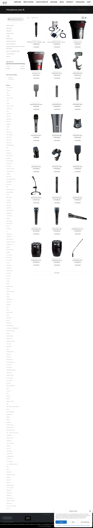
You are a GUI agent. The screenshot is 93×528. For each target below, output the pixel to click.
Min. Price (8, 68)
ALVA (7, 111)
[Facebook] (88, 5)
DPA (7, 187)
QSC (7, 393)
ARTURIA (8, 121)
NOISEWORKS (9, 336)
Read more (36, 47)
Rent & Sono (28, 2)
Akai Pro (8, 103)
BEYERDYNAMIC (10, 145)
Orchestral (8, 344)
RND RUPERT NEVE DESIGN (12, 406)
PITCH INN (8, 357)
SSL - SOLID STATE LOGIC (12, 433)
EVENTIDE (8, 202)
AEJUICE (8, 95)
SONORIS (8, 422)
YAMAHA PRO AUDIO (11, 506)
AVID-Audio (9, 132)
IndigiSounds (9, 234)
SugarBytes (8, 440)
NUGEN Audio (9, 338)
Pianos (7, 349)
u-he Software (9, 461)
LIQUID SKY (9, 265)
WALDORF (8, 490)
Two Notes (8, 459)
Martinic (8, 283)
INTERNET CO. (9, 244)
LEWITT (8, 263)
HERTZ (8, 226)
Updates (8, 477)
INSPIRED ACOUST (10, 242)
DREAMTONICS (9, 192)
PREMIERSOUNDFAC (11, 370)
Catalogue (80, 2)
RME (7, 404)
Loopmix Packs (9, 270)
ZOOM (7, 508)
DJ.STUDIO (8, 184)
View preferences (85, 522)
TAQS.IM (8, 446)
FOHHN (8, 218)
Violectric (8, 482)
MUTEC (8, 320)
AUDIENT (8, 124)
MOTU (7, 315)
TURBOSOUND (9, 456)
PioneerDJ (8, 354)
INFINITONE (8, 236)
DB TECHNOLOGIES (10, 179)
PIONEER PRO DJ (10, 351)
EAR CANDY (9, 197)
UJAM (7, 469)
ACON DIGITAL (9, 87)
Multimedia (8, 317)
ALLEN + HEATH (10, 106)
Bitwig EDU (8, 153)
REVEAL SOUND (10, 401)
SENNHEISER (9, 414)
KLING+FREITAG (10, 249)
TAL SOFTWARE (10, 443)
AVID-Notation (9, 134)
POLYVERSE (9, 367)
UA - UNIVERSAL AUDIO (11, 464)
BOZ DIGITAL (9, 163)
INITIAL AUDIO (9, 239)
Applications (9, 119)
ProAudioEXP (9, 380)
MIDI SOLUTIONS (10, 291)
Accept (61, 522)
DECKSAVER (9, 182)
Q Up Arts (8, 391)
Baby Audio (8, 142)
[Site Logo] (4, 3)
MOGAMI (8, 304)
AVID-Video (9, 140)
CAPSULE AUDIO (10, 168)
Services (17, 2)
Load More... (57, 272)
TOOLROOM (9, 451)
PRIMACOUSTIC (10, 375)
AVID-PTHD (9, 137)
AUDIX (7, 127)
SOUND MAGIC (9, 425)
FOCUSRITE (9, 216)
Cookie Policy (59, 525)
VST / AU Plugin (10, 487)
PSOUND (8, 383)
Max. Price (22, 68)
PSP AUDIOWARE (10, 385)
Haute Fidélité (42, 2)
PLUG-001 (8, 365)
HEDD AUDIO (9, 223)
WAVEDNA (8, 495)
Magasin (53, 2)
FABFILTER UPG (9, 210)
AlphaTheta (9, 108)
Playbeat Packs (9, 359)
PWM (7, 388)
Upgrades (8, 480)
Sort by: (28, 17)
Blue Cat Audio (9, 155)
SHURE (8, 419)
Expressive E (9, 205)
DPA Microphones (10, 189)
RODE (7, 409)
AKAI (7, 100)
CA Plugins (8, 166)
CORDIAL (8, 174)
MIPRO (7, 294)
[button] (90, 511)
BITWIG (8, 150)
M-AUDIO (8, 273)
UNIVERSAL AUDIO (10, 474)
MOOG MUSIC (9, 312)
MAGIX (7, 281)
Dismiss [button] (53, 526)
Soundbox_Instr (9, 427)
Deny (73, 522)
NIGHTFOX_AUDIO (10, 331)
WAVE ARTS (9, 493)
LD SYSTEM (9, 260)
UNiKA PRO (9, 472)
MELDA (8, 289)
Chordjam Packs (9, 171)
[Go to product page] (36, 30)
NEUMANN (8, 323)
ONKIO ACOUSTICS (10, 341)
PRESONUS (9, 372)
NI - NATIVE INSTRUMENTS (12, 328)
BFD (7, 148)
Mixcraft (8, 297)
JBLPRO (8, 247)
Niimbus (8, 333)
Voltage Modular (10, 485)
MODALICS (8, 302)
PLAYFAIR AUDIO (10, 362)
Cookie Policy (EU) (7, 517)
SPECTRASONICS (10, 430)
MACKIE (8, 278)
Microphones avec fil (36, 40)
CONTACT (69, 2)
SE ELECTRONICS (10, 412)
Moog (7, 310)
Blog (62, 2)
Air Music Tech (9, 98)
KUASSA (8, 252)
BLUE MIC (8, 158)
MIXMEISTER (9, 299)
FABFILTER (8, 208)
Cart (89, 2)
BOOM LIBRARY (10, 161)
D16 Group (8, 176)
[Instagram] (91, 5)
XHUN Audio (9, 503)
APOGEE (8, 116)
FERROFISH (8, 213)
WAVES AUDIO (9, 498)
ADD (7, 93)
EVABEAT (8, 200)
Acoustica (8, 90)
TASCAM (8, 448)
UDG (7, 467)
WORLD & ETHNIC (10, 500)
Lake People (9, 257)
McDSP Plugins (9, 286)
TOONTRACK (9, 453)
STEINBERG (9, 435)
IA (6, 231)
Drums (7, 195)
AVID (7, 129)
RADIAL (8, 396)
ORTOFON (8, 346)
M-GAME (8, 276)
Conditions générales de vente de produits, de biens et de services (75, 525)
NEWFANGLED (9, 325)
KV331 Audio (9, 255)
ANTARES (8, 114)
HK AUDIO (8, 229)
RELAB (7, 399)
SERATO (8, 417)
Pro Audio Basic (9, 378)
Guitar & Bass (9, 221)
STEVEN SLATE (9, 438)
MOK (7, 307)
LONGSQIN (8, 268)
